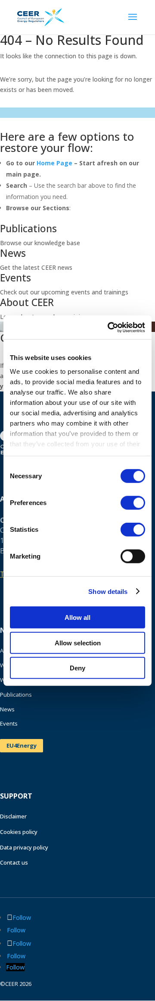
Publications (28, 228)
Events (15, 277)
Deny (77, 668)
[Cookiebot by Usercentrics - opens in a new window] (109, 327)
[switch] (133, 503)
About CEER (27, 302)
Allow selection (78, 642)
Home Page (54, 163)
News (13, 253)
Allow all (77, 617)
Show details (107, 591)
